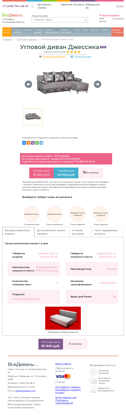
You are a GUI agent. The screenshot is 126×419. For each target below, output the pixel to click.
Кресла (94, 30)
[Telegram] (41, 143)
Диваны (28, 30)
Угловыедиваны (38, 31)
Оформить (118, 18)
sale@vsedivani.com (25, 390)
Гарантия (66, 4)
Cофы (77, 30)
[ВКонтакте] (24, 143)
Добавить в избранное (54, 56)
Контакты (79, 4)
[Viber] (33, 143)
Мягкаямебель (17, 31)
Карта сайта (63, 363)
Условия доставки (83, 56)
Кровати (104, 30)
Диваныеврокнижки (51, 31)
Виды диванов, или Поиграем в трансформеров (66, 400)
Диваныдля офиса (66, 31)
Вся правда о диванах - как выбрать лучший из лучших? (68, 390)
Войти (120, 6)
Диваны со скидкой (117, 31)
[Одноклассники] (28, 143)
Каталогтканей (7, 31)
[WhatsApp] (37, 143)
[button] (97, 84)
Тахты (85, 30)
